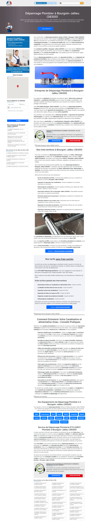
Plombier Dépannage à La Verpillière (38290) (77, 495)
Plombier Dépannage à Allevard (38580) (76, 484)
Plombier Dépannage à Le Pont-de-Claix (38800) (41, 509)
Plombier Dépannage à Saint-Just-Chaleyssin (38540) (76, 498)
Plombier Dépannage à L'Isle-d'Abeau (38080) (40, 495)
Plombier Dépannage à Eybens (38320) (40, 517)
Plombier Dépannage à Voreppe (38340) (58, 484)
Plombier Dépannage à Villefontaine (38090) (40, 487)
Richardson (59, 418)
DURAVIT (81, 418)
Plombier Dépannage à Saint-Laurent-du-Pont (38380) (76, 503)
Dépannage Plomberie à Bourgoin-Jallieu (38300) (17, 145)
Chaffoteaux (54, 422)
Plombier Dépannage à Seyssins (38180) (58, 506)
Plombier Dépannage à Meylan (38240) (40, 491)
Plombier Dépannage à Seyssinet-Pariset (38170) (41, 502)
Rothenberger (45, 414)
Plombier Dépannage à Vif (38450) (59, 491)
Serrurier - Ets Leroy (49, 526)
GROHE (66, 414)
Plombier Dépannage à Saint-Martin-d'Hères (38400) (17, 156)
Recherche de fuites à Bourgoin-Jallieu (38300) (17, 133)
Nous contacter (75, 140)
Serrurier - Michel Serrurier (71, 526)
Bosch (59, 414)
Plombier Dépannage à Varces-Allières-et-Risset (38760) (58, 498)
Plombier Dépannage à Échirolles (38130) (16, 160)
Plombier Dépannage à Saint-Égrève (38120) (40, 498)
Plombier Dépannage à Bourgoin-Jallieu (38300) (16, 163)
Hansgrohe (74, 414)
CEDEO (51, 418)
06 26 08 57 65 (51, 3)
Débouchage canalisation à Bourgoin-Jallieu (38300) (15, 137)
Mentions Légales (39, 525)
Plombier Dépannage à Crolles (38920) (58, 495)
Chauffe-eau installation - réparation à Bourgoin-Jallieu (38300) (16, 141)
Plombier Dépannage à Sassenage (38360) (40, 505)
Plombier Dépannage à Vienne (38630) (58, 518)
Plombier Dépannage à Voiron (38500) (40, 484)
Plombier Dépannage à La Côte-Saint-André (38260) (77, 487)
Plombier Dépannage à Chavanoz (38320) (76, 515)
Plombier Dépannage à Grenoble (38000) (17, 153)
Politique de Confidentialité (68, 525)
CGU (46, 525)
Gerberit (44, 418)
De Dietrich (64, 422)
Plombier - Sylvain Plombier (35, 526)
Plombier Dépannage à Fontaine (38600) (17, 166)
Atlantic (82, 414)
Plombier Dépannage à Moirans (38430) (76, 511)
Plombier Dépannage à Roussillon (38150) (58, 487)
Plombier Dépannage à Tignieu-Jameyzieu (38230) (58, 514)
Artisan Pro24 (59, 526)
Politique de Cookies (54, 525)
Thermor (73, 418)
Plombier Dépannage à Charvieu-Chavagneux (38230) (40, 513)
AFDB (66, 418)
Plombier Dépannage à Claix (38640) (58, 510)
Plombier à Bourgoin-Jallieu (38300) (15, 130)
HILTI (53, 414)
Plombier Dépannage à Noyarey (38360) (76, 508)
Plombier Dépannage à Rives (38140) (76, 491)
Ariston (37, 418)
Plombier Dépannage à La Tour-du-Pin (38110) (59, 503)
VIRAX (36, 414)
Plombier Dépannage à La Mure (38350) (77, 518)
